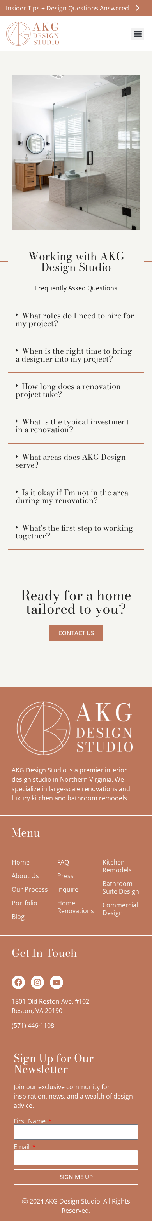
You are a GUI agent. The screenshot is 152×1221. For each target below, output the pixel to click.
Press (65, 876)
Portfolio (24, 903)
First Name (30, 1121)
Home (21, 862)
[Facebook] (18, 982)
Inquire (67, 889)
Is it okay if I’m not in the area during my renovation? (72, 496)
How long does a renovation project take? (68, 390)
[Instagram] (37, 982)
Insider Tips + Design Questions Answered (67, 8)
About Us (25, 876)
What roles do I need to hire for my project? (75, 319)
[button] (137, 34)
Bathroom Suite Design (121, 887)
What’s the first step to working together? (74, 532)
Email (22, 1147)
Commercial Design (120, 909)
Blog (18, 916)
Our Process (30, 889)
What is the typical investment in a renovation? (72, 425)
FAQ (63, 862)
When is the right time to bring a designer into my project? (74, 355)
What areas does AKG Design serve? (71, 461)
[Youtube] (56, 982)
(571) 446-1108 (33, 1025)
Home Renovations (75, 907)
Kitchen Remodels (117, 866)
